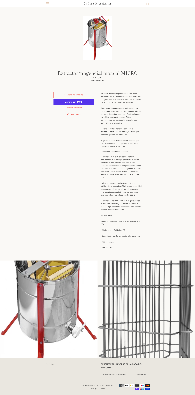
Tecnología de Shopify (97, 388)
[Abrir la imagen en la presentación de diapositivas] (97, 38)
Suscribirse (141, 374)
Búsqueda (50, 364)
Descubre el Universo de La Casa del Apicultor (121, 366)
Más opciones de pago (74, 107)
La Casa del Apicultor (97, 3)
